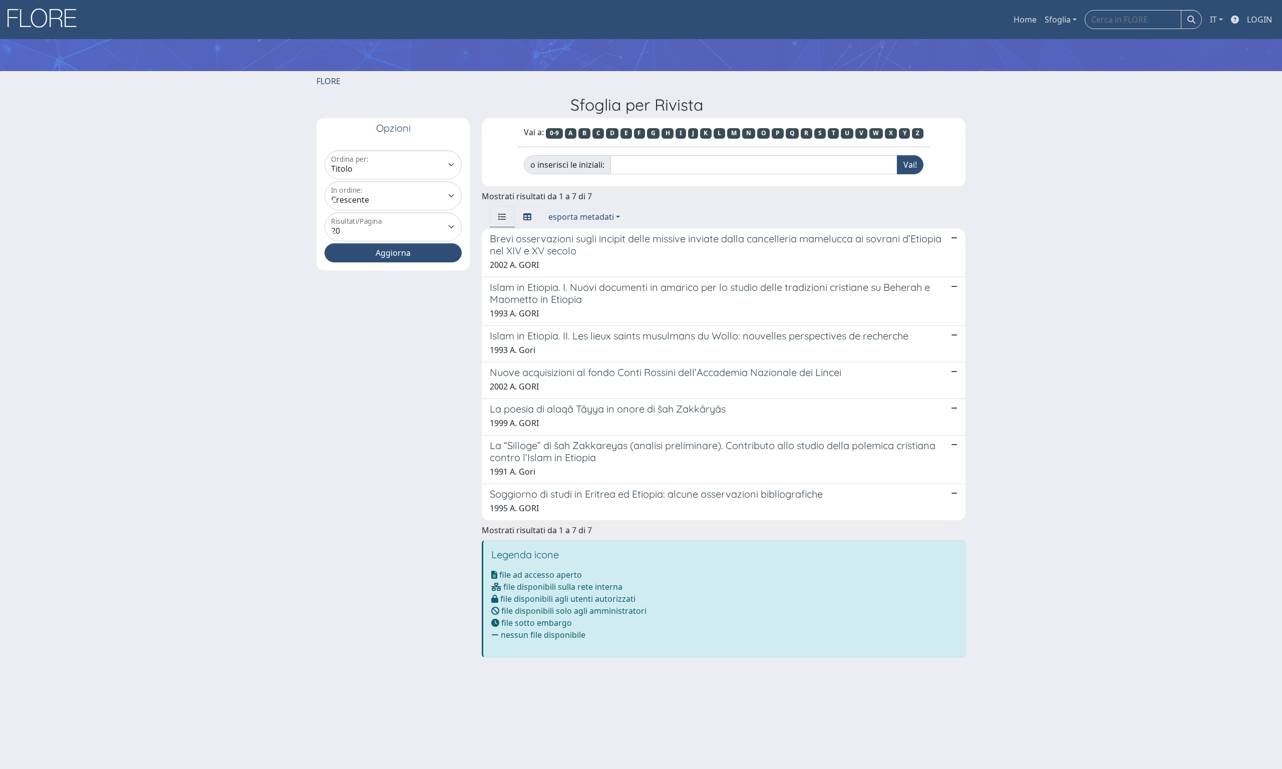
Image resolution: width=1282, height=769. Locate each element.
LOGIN (1259, 19)
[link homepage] (45, 19)
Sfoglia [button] (1058, 19)
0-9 (554, 133)
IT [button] (1213, 19)
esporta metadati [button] (581, 216)
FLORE (328, 81)
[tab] (502, 216)
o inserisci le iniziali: (567, 164)
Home (1025, 19)
